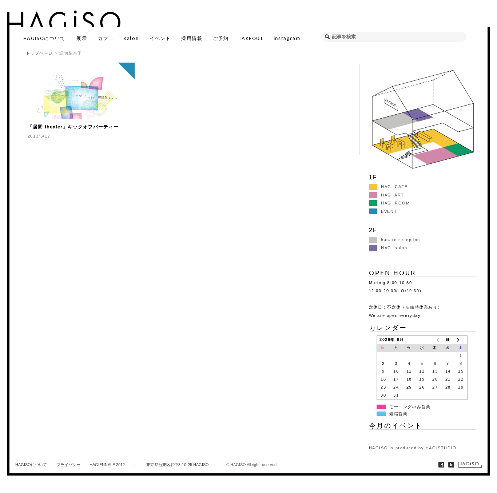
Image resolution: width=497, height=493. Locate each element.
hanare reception (400, 240)
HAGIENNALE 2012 (107, 464)
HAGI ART (392, 195)
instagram (287, 38)
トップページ (39, 53)
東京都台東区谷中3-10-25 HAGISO (177, 464)
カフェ (106, 38)
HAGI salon (394, 248)
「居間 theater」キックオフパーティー (73, 127)
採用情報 (191, 38)
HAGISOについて (44, 38)
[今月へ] (447, 339)
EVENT (389, 211)
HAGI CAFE (394, 186)
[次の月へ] (461, 339)
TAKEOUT (251, 38)
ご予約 (221, 38)
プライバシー (68, 464)
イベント (160, 38)
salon (131, 38)
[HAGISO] (247, 18)
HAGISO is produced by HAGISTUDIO (413, 448)
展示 (81, 38)
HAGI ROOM (395, 203)
